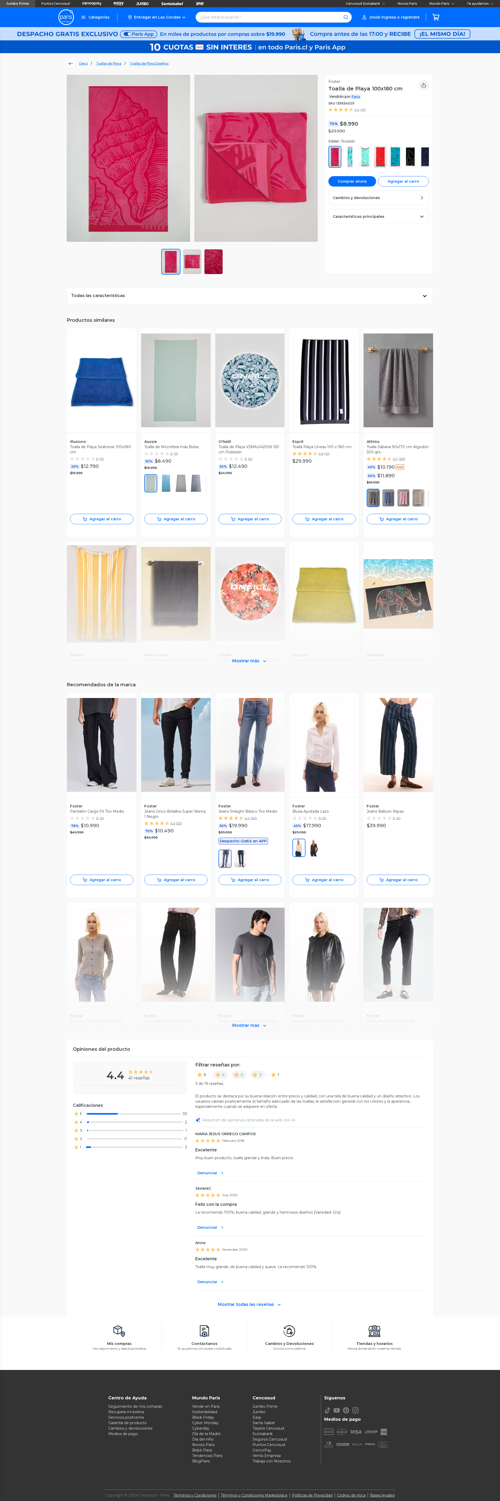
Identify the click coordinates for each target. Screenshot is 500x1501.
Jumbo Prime (17, 3)
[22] (373, 498)
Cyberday (200, 1428)
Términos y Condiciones (194, 1495)
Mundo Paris (439, 3)
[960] (181, 483)
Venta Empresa (267, 1455)
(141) (254, 818)
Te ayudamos (478, 3)
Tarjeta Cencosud (268, 1428)
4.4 (356, 110)
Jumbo (259, 1412)
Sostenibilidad (204, 1412)
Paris (356, 96)
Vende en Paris (206, 1406)
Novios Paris (407, 3)
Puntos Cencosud (55, 3)
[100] (298, 848)
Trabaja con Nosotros (272, 1461)
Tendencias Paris (207, 1455)
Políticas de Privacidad (312, 1495)
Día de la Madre (206, 1433)
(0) (101, 459)
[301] (150, 483)
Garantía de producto (127, 1422)
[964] (165, 483)
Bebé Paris (202, 1450)
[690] (403, 498)
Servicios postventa (126, 1417)
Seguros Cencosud (270, 1439)
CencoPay (262, 1450)
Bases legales (382, 1495)
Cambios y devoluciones (130, 1428)
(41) (363, 110)
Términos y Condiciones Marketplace (254, 1495)
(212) (401, 459)
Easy (257, 1417)
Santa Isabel (264, 1422)
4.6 (320, 453)
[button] (156, 17)
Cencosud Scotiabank (363, 3)
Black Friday (203, 1417)
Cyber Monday (205, 1422)
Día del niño (203, 1439)
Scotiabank (263, 1433)
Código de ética (351, 1495)
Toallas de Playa (108, 63)
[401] (388, 498)
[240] (314, 848)
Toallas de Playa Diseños (149, 63)
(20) (179, 823)
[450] (225, 859)
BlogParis (201, 1461)
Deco (83, 63)
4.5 (172, 823)
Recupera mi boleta (126, 1412)
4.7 (395, 459)
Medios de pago (123, 1433)
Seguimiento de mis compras (135, 1406)
